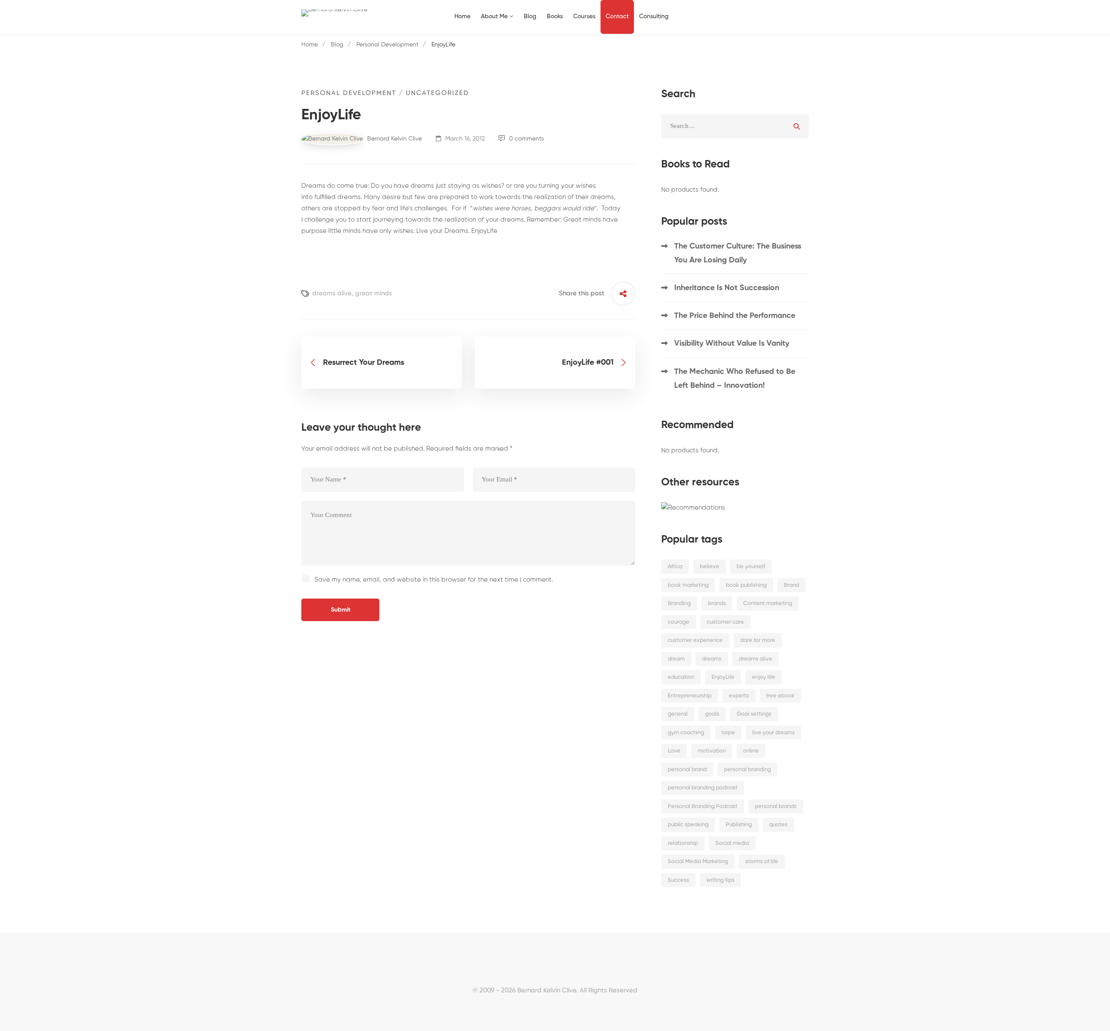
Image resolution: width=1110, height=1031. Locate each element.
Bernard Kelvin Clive (394, 139)
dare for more (757, 640)
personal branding (747, 769)
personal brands (776, 806)
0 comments (526, 139)
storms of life (761, 861)
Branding (679, 603)
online (751, 751)
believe (709, 567)
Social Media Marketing (698, 861)
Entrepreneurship (690, 696)
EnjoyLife (723, 677)
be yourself (751, 567)
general (678, 714)
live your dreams (773, 733)
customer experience (695, 640)
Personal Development (387, 45)
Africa (675, 567)
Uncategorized (437, 93)
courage (678, 622)
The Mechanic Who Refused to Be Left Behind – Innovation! (734, 378)
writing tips (720, 880)
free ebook (780, 696)
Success (678, 880)
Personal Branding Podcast (703, 806)
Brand (791, 585)
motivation (712, 751)
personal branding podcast (703, 788)
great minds (373, 293)
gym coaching (686, 733)
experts (739, 696)
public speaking (688, 825)
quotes (778, 825)
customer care (725, 622)
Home (309, 45)
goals (712, 714)
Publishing (739, 825)
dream (676, 659)
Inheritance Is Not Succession (726, 288)
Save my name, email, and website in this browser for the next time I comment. (433, 579)
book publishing (746, 585)
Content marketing (767, 603)
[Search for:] (735, 126)
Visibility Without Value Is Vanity (731, 343)
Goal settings (754, 714)
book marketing (688, 585)
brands (717, 603)
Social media (732, 843)
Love (674, 751)
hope (728, 733)
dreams (712, 659)
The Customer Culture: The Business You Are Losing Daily (737, 253)
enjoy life (763, 677)
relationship (683, 843)
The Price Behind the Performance (734, 316)
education (681, 677)
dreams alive (332, 293)
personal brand (687, 769)
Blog (337, 45)
